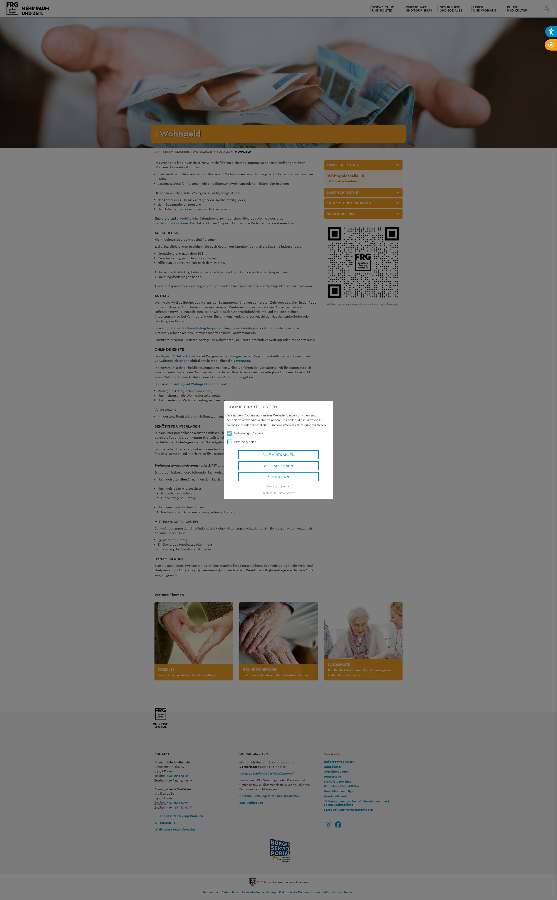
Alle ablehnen (278, 466)
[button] (551, 31)
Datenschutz (287, 493)
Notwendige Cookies (248, 433)
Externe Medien (245, 442)
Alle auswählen (278, 455)
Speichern (278, 477)
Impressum (269, 493)
